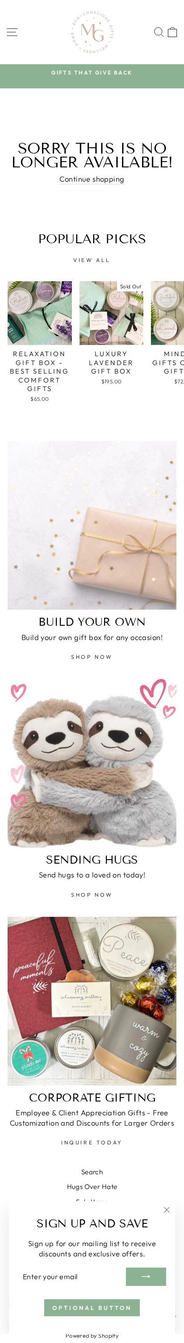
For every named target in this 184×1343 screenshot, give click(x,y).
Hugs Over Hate (92, 1186)
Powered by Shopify (92, 1335)
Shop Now (92, 656)
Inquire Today (92, 1142)
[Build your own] (92, 525)
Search (92, 1172)
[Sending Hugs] (92, 763)
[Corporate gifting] (92, 1001)
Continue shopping (91, 178)
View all (92, 260)
